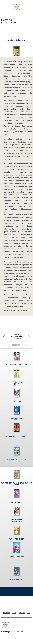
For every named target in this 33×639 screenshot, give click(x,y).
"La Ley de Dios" (16, 539)
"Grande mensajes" (16, 460)
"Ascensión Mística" (16, 383)
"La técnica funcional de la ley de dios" (16, 484)
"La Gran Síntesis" (16, 556)
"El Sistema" (16, 401)
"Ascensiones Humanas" (16, 365)
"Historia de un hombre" (16, 436)
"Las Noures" (16, 502)
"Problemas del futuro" (16, 520)
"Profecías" (16, 419)
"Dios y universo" (16, 580)
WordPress (19, 632)
